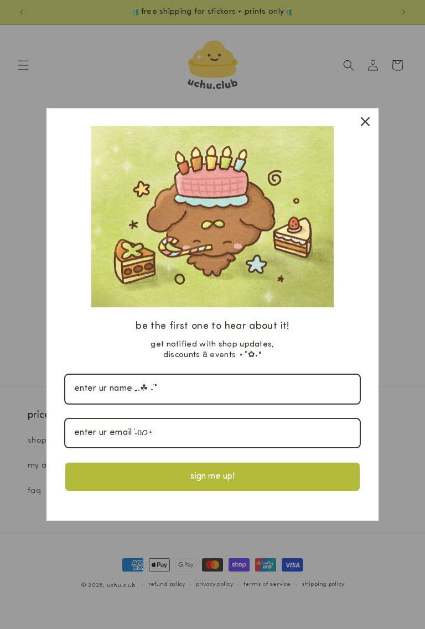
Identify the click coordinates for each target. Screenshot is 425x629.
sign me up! (212, 476)
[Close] (365, 121)
